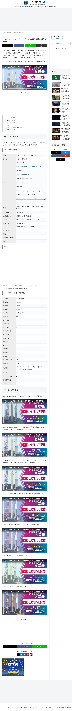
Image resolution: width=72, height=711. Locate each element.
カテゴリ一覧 (15, 707)
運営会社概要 (50, 709)
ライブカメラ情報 (11, 123)
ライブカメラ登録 (43, 707)
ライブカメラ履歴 (10, 129)
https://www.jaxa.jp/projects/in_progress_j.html (29, 191)
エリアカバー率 (33, 707)
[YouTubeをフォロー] (27, 654)
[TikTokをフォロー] (31, 654)
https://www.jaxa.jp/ (21, 182)
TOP (9, 707)
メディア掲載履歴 (56, 707)
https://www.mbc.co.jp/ (22, 174)
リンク (49, 707)
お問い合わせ (57, 709)
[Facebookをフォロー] (24, 654)
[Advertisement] (36, 19)
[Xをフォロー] (18, 654)
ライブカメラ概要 (10, 120)
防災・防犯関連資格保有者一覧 (39, 709)
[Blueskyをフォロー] (21, 654)
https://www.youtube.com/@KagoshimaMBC (28, 166)
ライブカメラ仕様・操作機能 (14, 127)
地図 (8, 125)
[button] (41, 45)
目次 (11, 117)
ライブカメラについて (24, 707)
